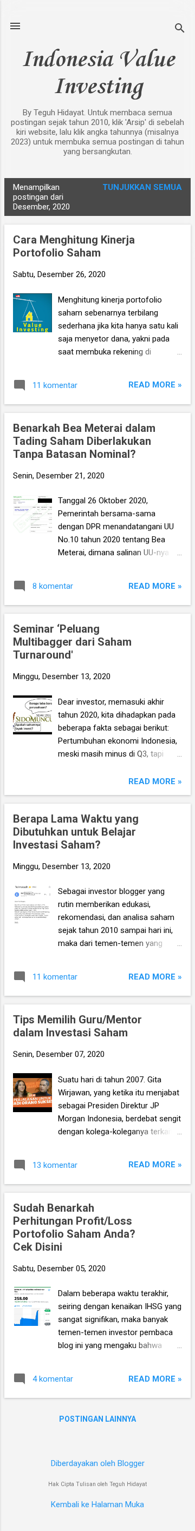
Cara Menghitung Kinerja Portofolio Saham (74, 246)
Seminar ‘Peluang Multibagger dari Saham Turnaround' (72, 641)
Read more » (155, 385)
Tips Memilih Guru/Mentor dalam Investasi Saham (77, 1026)
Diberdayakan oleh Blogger (98, 1463)
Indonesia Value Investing (97, 74)
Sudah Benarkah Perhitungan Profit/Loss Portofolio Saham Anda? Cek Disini (74, 1227)
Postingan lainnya (97, 1419)
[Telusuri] (179, 29)
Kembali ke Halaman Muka (97, 1504)
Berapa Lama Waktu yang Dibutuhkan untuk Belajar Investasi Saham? (76, 831)
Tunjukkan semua (142, 187)
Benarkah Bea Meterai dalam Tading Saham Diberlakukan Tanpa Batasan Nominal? (84, 441)
